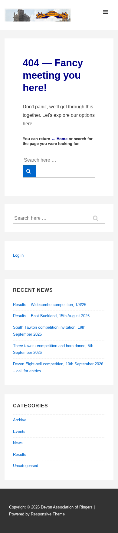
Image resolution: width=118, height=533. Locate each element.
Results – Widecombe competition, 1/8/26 (49, 304)
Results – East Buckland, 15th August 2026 (51, 316)
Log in (18, 255)
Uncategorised (25, 465)
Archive (19, 420)
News (18, 443)
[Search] (29, 171)
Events (19, 431)
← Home (59, 139)
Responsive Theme (48, 514)
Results (19, 454)
